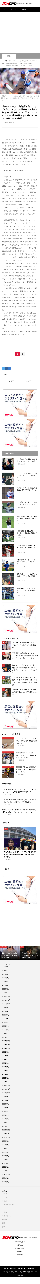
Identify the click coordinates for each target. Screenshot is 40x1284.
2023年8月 (6, 1100)
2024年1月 (6, 1082)
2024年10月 (6, 1048)
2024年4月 (6, 1070)
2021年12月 (6, 1174)
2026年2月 (6, 989)
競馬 (3, 1223)
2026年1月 (6, 992)
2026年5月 (6, 978)
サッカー (13, 9)
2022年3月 (6, 1163)
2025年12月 (6, 996)
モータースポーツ (8, 1204)
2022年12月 (6, 1130)
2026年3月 (6, 985)
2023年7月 (6, 1104)
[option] (10, 953)
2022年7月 (6, 1148)
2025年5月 (6, 1022)
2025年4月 (6, 1026)
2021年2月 (6, 1178)
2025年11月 (6, 1000)
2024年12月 (6, 1041)
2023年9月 (6, 1096)
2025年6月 (6, 1019)
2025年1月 (6, 1037)
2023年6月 (6, 1107)
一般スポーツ (7, 1212)
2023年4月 (6, 1115)
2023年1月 (6, 1126)
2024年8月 (6, 1056)
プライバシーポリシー (20, 1248)
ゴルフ (4, 1193)
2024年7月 (6, 1059)
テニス (33, 9)
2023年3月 (6, 1119)
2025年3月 (6, 1030)
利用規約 (20, 1245)
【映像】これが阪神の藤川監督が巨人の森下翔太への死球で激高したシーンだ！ (24, 692)
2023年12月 (6, 1085)
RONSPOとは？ (20, 1242)
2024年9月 (6, 1052)
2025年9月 (6, 1007)
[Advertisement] (20, 27)
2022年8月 (6, 1145)
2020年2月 (6, 1182)
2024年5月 (6, 1067)
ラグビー (5, 1208)
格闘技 (24, 9)
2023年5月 (6, 1111)
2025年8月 (6, 1011)
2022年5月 (6, 1156)
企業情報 (20, 1254)
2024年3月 (6, 1074)
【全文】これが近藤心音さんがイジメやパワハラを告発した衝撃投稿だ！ (24, 645)
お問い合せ (20, 1251)
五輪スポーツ (7, 1216)
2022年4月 (6, 1160)
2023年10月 (6, 1093)
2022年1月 (6, 1171)
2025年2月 (6, 1033)
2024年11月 (6, 1045)
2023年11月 (6, 1089)
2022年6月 (6, 1152)
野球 (4, 9)
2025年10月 (6, 1004)
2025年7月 (6, 1015)
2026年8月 (6, 967)
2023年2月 (6, 1122)
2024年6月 (6, 1063)
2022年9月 (6, 1141)
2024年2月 (6, 1078)
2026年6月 (6, 974)
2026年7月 (6, 970)
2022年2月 (6, 1167)
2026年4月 (6, 981)
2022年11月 (6, 1133)
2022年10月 (6, 1137)
